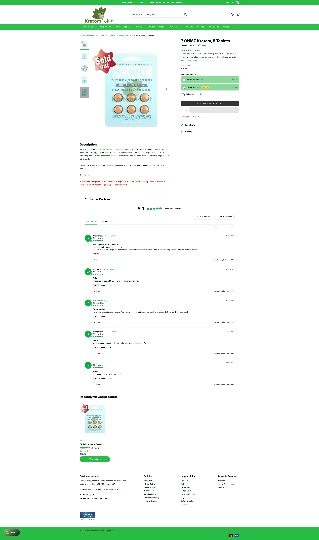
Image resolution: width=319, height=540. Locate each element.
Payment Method (188, 494)
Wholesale (226, 27)
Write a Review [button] (226, 216)
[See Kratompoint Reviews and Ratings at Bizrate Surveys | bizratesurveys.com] (87, 516)
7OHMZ (192, 45)
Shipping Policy (150, 494)
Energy (139, 27)
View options (95, 459)
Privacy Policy (149, 484)
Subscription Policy (151, 497)
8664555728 (88, 495)
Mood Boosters (188, 27)
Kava (118, 27)
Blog (182, 497)
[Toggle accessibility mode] (237, 2)
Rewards (221, 481)
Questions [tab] (105, 221)
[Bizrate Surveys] (91, 519)
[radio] (184, 79)
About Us (184, 481)
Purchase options (188, 74)
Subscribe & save (197, 87)
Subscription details (193, 94)
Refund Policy (149, 487)
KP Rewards (214, 27)
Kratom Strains (187, 491)
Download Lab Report (190, 117)
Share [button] (98, 260)
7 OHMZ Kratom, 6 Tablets (102, 254)
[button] (210, 103)
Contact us (185, 504)
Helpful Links (188, 476)
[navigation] (84, 44)
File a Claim (185, 487)
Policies (148, 476)
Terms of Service (150, 501)
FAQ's (183, 484)
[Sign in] (232, 14)
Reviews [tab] (89, 221)
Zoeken (185, 14)
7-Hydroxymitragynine (108, 149)
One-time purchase (194, 79)
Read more (192, 60)
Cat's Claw (174, 27)
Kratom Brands (89, 27)
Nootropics (201, 27)
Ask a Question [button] (204, 216)
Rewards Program (227, 476)
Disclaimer (148, 481)
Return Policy (149, 491)
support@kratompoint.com (95, 498)
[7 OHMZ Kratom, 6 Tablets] (95, 419)
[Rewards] (12, 532)
